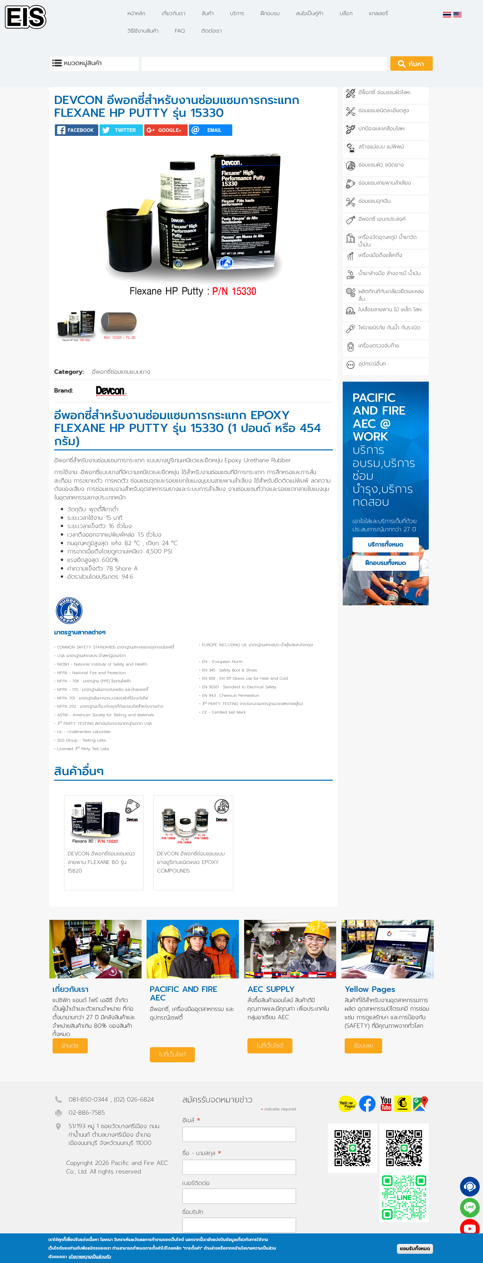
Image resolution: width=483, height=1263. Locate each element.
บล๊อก (346, 13)
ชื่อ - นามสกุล (201, 1153)
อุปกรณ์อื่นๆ (372, 364)
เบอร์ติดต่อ (196, 1183)
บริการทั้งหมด (385, 544)
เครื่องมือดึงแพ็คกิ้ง (380, 255)
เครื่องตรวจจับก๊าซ (378, 346)
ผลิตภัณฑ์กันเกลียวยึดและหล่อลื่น (391, 295)
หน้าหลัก (136, 13)
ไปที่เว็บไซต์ (172, 1054)
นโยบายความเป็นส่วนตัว (90, 1257)
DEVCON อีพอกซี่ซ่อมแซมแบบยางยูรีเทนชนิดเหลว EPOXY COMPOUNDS (191, 862)
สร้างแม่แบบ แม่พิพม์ (381, 147)
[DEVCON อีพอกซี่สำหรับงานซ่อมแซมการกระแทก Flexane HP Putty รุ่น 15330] (447, 14)
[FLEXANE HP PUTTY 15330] (457, 14)
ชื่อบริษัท (192, 1212)
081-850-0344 (88, 1099)
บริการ (237, 13)
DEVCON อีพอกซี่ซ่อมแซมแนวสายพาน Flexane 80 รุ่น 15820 (101, 862)
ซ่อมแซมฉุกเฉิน (374, 201)
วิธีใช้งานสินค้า (142, 31)
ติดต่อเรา (211, 31)
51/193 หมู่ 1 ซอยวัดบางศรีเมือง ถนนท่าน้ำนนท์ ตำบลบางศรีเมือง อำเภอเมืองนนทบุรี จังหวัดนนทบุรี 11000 (114, 1135)
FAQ (180, 31)
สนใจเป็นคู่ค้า (309, 13)
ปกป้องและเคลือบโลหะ (381, 129)
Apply (420, 63)
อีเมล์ (191, 1120)
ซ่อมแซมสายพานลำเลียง (384, 183)
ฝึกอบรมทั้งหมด (385, 563)
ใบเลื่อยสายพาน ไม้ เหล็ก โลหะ (390, 310)
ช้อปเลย (363, 1045)
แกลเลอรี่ (378, 13)
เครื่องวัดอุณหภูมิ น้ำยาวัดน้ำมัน (387, 241)
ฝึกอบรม (270, 13)
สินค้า (208, 13)
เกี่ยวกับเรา (173, 13)
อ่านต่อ (70, 1045)
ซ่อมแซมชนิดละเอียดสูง (383, 110)
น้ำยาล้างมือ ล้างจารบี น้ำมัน (389, 273)
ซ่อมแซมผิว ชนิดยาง (381, 165)
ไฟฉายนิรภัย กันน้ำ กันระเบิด (389, 328)
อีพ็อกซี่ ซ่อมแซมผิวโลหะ (384, 92)
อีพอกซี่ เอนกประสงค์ (381, 219)
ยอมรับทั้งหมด (415, 1248)
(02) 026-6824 (134, 1099)
